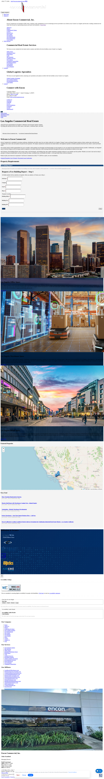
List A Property (10, 66)
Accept (30, 775)
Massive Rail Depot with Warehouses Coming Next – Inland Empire (19, 503)
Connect (6, 83)
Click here (41, 593)
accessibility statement (54, 593)
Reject (18, 775)
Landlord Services (11, 58)
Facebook (9, 101)
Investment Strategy (11, 62)
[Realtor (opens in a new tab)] (3, 559)
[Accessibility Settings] (100, 775)
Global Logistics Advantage (13, 78)
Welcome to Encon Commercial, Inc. (10, 133)
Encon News (10, 33)
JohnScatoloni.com (9, 684)
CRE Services (7, 41)
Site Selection (10, 57)
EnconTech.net (8, 686)
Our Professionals (11, 37)
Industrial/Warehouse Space (11, 651)
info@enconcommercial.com (18, 1)
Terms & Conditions (72, 772)
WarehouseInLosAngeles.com (11, 675)
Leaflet (83, 489)
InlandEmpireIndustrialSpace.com (12, 681)
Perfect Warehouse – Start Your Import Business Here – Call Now (19, 515)
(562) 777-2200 (14, 94)
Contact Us (9, 99)
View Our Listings (12, 128)
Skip (2, 111)
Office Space (10, 51)
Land (8, 55)
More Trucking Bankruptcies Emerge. (12, 497)
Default (4, 602)
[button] (45, 457)
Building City (5, 200)
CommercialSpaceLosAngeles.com (12, 673)
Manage (24, 775)
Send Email (8, 762)
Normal (12, 602)
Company (4, 182)
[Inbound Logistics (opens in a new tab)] (8, 565)
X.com (8, 103)
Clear (100, 208)
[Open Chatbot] (99, 771)
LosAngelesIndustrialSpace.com (12, 674)
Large (17, 602)
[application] (52, 468)
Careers (8, 31)
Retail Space (10, 54)
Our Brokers (10, 65)
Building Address (6, 196)
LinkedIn (9, 102)
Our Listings (10, 59)
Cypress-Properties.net (9, 685)
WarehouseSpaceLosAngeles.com (12, 671)
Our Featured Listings (9, 647)
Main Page (6, 14)
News (5, 637)
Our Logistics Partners (12, 79)
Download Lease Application (25, 158)
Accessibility (7, 777)
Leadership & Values (12, 30)
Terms (2, 777)
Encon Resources (11, 38)
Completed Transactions (12, 61)
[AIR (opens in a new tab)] (8, 572)
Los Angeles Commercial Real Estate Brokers (28, 133)
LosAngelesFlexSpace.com (11, 678)
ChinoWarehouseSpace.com (11, 682)
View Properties (16, 443)
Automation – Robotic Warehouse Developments (14, 509)
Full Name (4, 178)
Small (8, 602)
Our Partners (10, 35)
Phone (3, 190)
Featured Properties (5, 158)
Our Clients (9, 34)
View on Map (4, 772)
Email (3, 186)
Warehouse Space (11, 53)
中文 (26, 1)
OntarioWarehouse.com (10, 680)
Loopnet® (9, 106)
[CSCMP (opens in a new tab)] (8, 551)
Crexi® (8, 108)
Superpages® (10, 109)
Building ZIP (5, 204)
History (8, 29)
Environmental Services (12, 81)
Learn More (3, 290)
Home (5, 625)
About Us (6, 15)
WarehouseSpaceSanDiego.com (12, 677)
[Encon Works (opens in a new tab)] (8, 545)
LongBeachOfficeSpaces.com (11, 670)
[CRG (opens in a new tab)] (8, 538)
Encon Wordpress (11, 105)
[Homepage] (28, 12)
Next (4, 208)
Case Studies (10, 40)
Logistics (6, 68)
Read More (43, 25)
